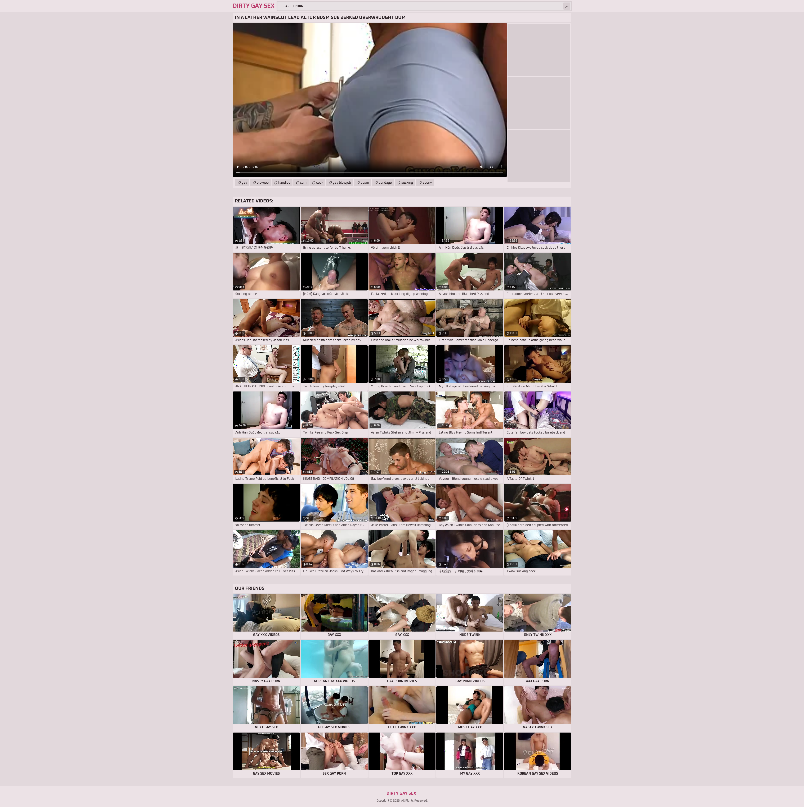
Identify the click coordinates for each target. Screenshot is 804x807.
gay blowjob (342, 182)
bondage (385, 182)
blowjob (263, 182)
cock (319, 182)
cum (303, 182)
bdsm (365, 182)
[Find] (566, 6)
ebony (427, 182)
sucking (407, 182)
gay (244, 182)
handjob (284, 182)
